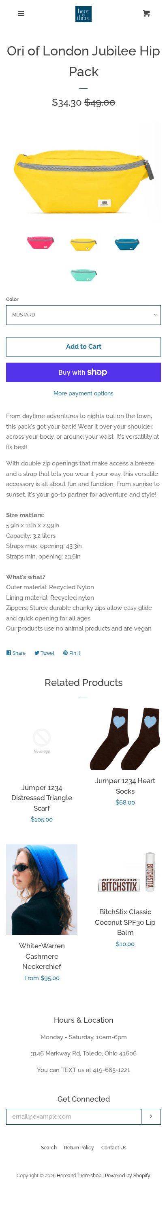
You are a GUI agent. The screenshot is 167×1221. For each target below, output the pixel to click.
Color (12, 299)
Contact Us (113, 1148)
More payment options (83, 393)
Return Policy (79, 1148)
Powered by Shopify (127, 1176)
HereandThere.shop (79, 1176)
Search (49, 1148)
